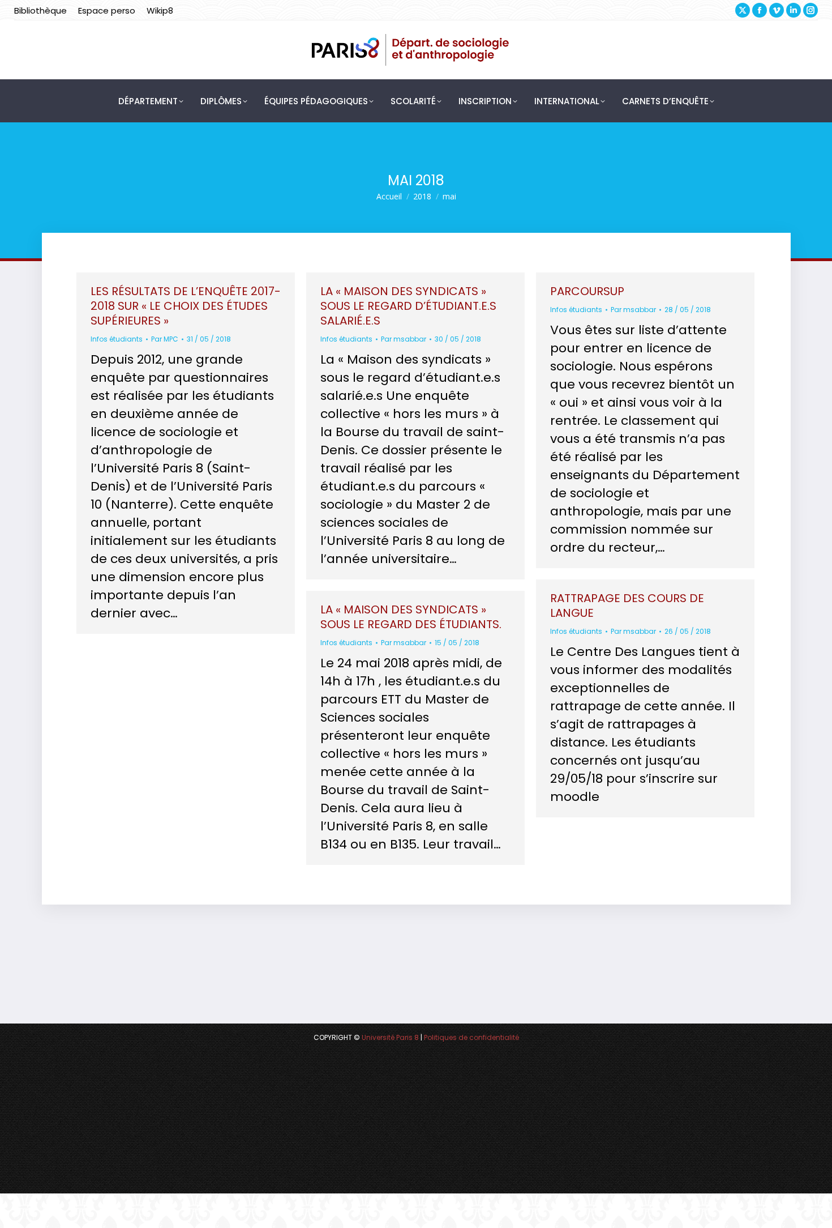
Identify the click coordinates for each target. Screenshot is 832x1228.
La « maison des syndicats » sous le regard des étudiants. (410, 617)
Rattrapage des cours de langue (627, 605)
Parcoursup (587, 291)
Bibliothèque (40, 10)
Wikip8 (160, 10)
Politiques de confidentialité (471, 1037)
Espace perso (106, 10)
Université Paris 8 (390, 1037)
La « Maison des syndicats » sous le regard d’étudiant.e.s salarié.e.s (408, 306)
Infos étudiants (117, 339)
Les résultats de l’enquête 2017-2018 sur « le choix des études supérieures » (186, 306)
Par (164, 339)
